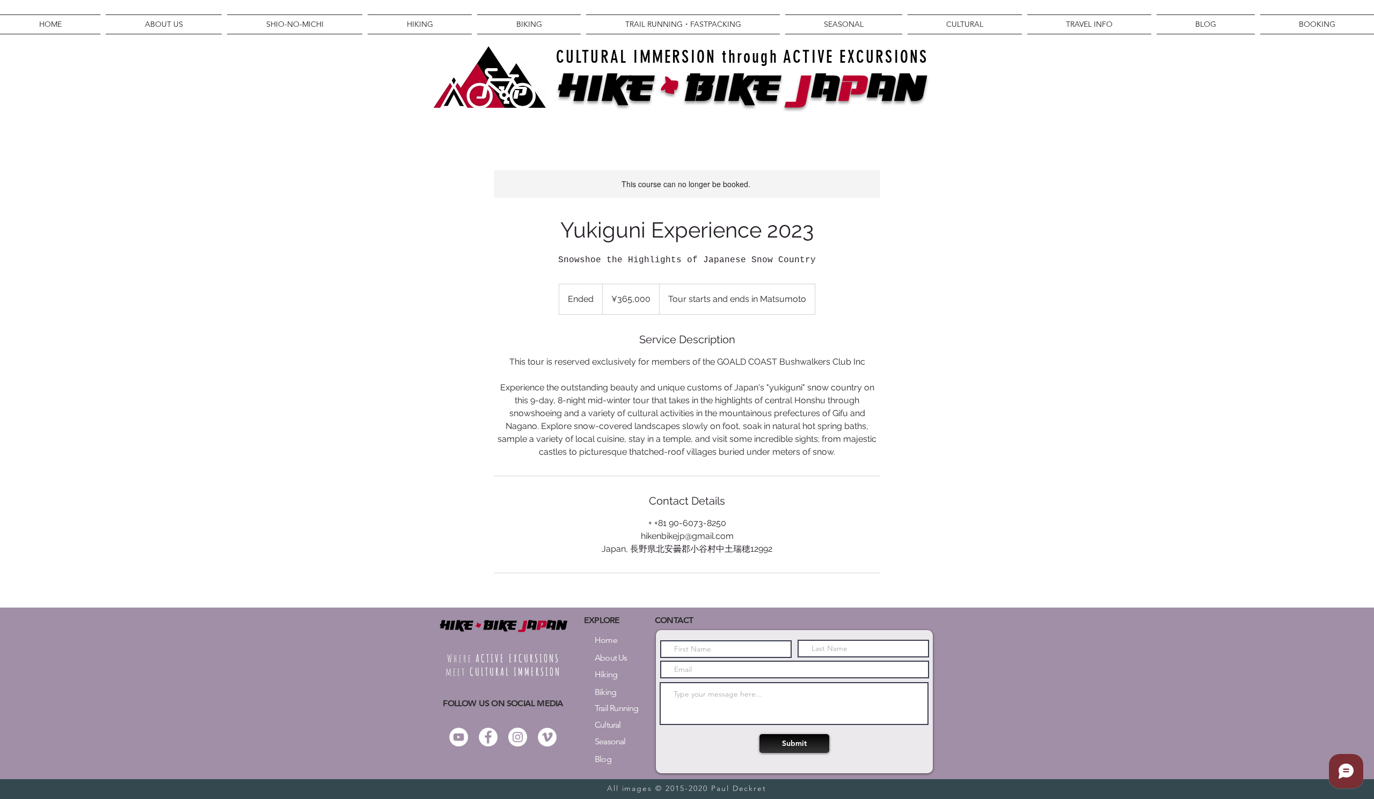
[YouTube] (458, 737)
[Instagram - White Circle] (517, 737)
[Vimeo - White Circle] (547, 737)
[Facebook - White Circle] (488, 737)
